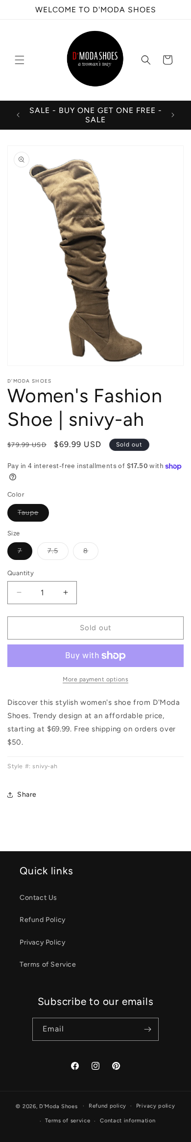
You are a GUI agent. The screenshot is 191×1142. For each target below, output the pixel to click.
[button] (19, 60)
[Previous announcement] (18, 115)
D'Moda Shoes (58, 1106)
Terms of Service (48, 964)
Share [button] (27, 794)
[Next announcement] (173, 115)
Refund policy (107, 1106)
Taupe (33, 515)
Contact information (127, 1120)
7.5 (58, 553)
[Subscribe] (147, 1029)
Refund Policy (43, 920)
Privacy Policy (42, 942)
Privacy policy (155, 1106)
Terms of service (67, 1120)
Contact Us (38, 897)
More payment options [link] (95, 679)
